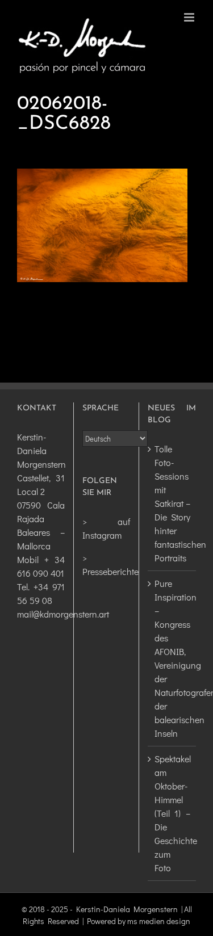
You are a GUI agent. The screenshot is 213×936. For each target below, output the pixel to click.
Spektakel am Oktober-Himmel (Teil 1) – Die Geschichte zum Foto (172, 813)
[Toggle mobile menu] (190, 17)
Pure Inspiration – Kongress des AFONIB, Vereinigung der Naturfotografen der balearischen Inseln (172, 658)
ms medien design (158, 921)
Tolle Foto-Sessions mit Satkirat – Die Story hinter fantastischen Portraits (172, 503)
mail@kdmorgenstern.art (63, 614)
